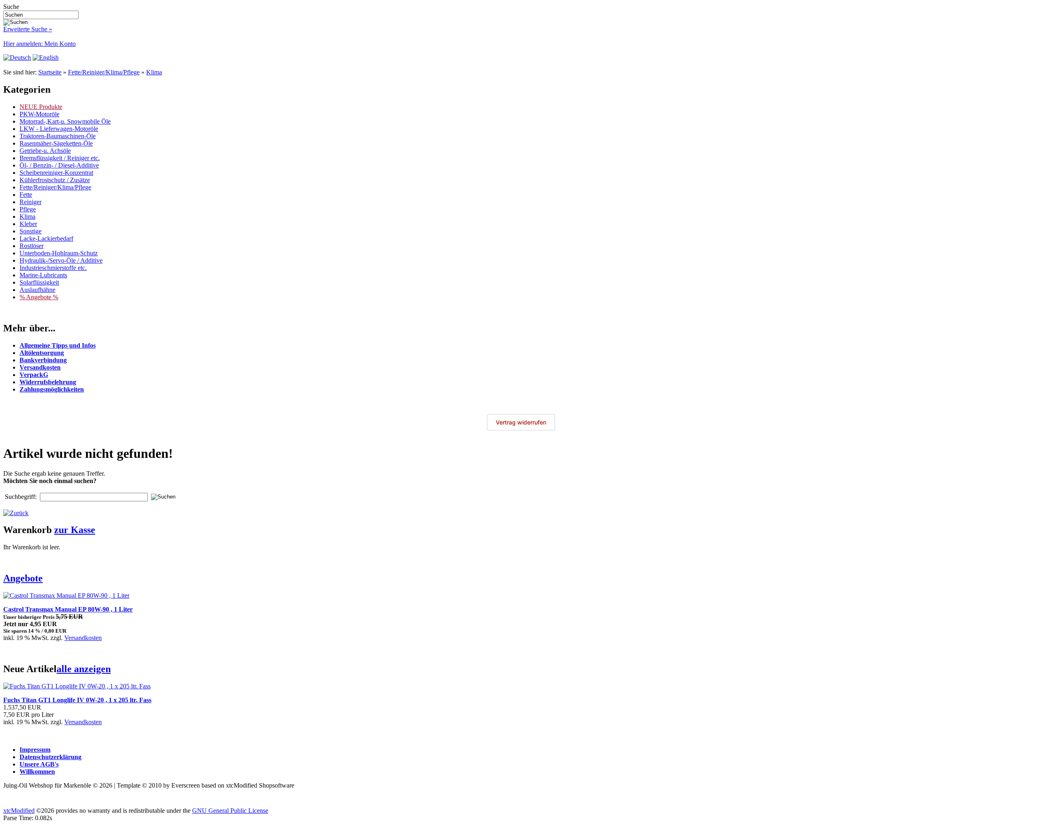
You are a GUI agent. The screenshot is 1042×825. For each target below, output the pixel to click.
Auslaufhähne (37, 289)
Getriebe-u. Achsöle (45, 150)
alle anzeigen (84, 669)
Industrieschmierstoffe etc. (53, 267)
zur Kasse (74, 530)
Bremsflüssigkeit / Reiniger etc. (60, 158)
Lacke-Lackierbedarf (46, 238)
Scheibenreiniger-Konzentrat (56, 172)
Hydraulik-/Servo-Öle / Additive (61, 260)
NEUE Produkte (41, 106)
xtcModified (19, 810)
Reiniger (31, 201)
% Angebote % (39, 297)
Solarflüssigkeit (39, 282)
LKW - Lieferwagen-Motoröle (59, 128)
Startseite (49, 72)
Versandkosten (83, 637)
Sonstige (31, 231)
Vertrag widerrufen (521, 422)
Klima (154, 72)
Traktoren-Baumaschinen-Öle (58, 136)
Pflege (28, 209)
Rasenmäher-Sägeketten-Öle (56, 143)
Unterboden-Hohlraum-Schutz (59, 253)
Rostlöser (32, 245)
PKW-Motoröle (39, 114)
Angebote (23, 578)
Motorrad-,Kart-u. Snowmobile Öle (65, 121)
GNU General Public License (230, 810)
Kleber (28, 223)
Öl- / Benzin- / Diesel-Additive (59, 165)
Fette (26, 194)
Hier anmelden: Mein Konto (39, 43)
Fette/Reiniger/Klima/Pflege (104, 72)
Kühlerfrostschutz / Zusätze (55, 179)
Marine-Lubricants (43, 275)
